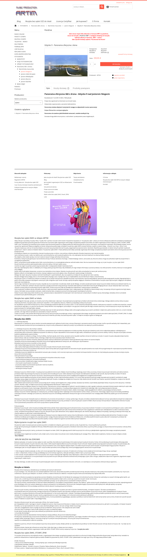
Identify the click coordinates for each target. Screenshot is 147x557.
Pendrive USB (84, 35)
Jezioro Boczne (26, 79)
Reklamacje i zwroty (20, 177)
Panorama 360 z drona (24, 66)
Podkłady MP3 (19, 47)
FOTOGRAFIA (18, 57)
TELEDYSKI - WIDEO (20, 42)
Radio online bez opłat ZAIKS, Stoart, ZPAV (56, 194)
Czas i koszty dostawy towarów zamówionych (28, 185)
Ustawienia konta (79, 180)
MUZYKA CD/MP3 (20, 39)
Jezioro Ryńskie (26, 81)
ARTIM (99, 75)
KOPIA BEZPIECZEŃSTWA (22, 54)
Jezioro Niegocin (26, 71)
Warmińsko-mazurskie (26, 69)
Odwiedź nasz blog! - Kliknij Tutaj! (117, 246)
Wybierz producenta (20, 99)
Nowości (17, 86)
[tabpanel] (88, 130)
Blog (45, 180)
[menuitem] (18, 21)
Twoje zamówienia (79, 177)
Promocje (17, 89)
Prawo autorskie (49, 192)
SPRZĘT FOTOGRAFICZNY (25, 64)
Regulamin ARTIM (19, 180)
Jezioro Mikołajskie (27, 76)
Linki (45, 197)
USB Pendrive (19, 49)
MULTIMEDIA (18, 44)
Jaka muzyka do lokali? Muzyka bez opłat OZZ (57, 177)
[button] (118, 75)
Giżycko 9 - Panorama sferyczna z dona (27, 113)
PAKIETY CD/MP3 (20, 37)
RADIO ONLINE (19, 34)
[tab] (48, 88)
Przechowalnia (78, 182)
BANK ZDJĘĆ (21, 84)
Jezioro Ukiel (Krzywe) (28, 74)
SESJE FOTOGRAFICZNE (24, 61)
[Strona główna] (26, 10)
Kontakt (105, 184)
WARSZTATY (21, 59)
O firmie (105, 177)
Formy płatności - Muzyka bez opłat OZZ (26, 182)
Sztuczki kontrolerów (50, 187)
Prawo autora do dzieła (51, 189)
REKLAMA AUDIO (20, 52)
